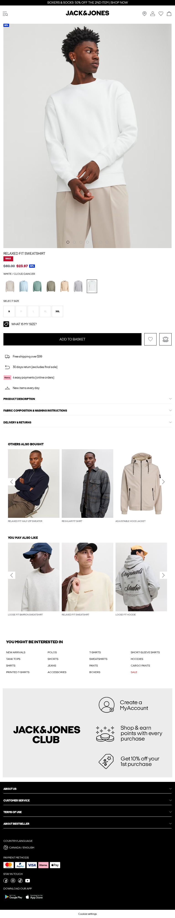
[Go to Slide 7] (107, 242)
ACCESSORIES (57, 672)
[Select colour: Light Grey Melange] (78, 286)
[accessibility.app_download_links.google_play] (13, 900)
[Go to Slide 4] (87, 242)
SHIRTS (10, 665)
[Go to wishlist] (161, 15)
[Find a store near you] (144, 15)
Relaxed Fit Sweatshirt (24, 254)
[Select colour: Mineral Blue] (37, 286)
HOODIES (137, 659)
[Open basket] (169, 14)
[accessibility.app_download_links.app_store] (34, 900)
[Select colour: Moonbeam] (10, 286)
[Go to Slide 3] (81, 242)
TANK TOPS (13, 659)
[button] (9, 311)
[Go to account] (152, 14)
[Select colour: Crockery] (64, 286)
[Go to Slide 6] (100, 242)
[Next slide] (163, 481)
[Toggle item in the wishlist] (150, 339)
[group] (33, 486)
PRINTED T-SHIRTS (17, 672)
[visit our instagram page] (13, 882)
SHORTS (53, 659)
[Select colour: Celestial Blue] (23, 286)
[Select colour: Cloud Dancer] (92, 286)
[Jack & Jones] (87, 14)
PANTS (93, 665)
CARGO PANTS (140, 665)
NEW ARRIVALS (15, 652)
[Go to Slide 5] (94, 242)
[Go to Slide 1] (68, 242)
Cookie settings (87, 913)
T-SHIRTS (95, 652)
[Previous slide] (11, 481)
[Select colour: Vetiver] (51, 286)
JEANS (52, 665)
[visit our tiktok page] (20, 882)
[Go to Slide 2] (74, 242)
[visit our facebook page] (5, 882)
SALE (134, 672)
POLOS (52, 652)
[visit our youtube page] (27, 882)
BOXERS (94, 672)
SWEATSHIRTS (98, 659)
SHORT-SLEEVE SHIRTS (145, 652)
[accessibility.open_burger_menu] (5, 14)
